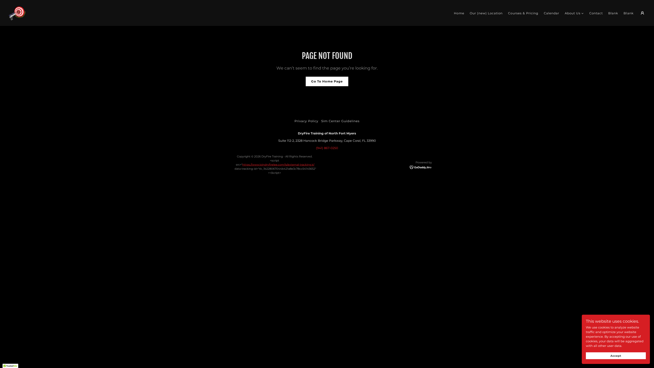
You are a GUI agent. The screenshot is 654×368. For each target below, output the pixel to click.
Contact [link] (596, 13)
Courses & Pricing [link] (523, 13)
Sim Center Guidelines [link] (340, 121)
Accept (615, 355)
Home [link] (459, 13)
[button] (574, 13)
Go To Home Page (327, 81)
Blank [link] (613, 13)
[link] (17, 13)
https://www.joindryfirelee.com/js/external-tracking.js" (278, 164)
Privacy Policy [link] (306, 121)
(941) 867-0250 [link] (327, 148)
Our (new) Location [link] (486, 13)
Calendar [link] (551, 13)
